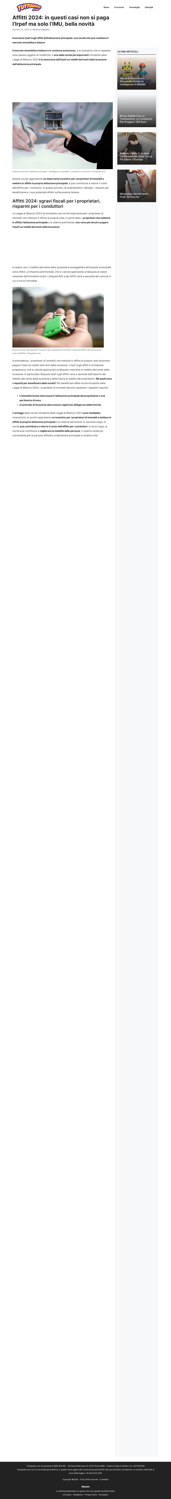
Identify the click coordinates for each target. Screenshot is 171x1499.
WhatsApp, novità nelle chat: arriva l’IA (134, 195)
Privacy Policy (91, 1494)
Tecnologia (134, 7)
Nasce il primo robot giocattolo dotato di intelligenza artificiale (132, 81)
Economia (119, 7)
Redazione (78, 1494)
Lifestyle (149, 7)
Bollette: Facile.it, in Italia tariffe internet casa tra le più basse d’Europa (136, 156)
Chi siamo (67, 1494)
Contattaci (104, 1479)
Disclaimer (103, 1494)
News (106, 7)
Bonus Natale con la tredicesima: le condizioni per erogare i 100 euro (136, 118)
